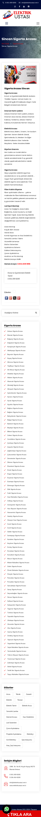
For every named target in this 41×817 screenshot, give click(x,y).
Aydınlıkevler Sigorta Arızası (17, 393)
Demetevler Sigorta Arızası (16, 458)
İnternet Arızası (11, 717)
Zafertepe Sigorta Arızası (16, 663)
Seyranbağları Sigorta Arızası (17, 593)
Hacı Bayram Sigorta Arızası (17, 508)
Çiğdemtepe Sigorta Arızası (16, 451)
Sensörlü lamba (12, 711)
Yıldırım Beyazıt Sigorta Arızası (18, 655)
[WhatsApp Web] (15, 6)
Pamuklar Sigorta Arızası (15, 578)
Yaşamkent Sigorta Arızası (16, 643)
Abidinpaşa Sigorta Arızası (16, 350)
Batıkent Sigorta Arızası (15, 424)
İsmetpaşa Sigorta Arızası (16, 535)
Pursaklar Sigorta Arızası (15, 582)
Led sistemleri (11, 723)
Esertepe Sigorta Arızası (15, 481)
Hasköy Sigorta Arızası (15, 516)
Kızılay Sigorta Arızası (14, 547)
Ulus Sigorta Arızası (14, 628)
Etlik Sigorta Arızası (14, 489)
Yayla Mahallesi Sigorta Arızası (18, 647)
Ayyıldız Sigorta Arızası (15, 404)
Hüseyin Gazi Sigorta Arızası (17, 520)
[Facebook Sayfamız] (19, 6)
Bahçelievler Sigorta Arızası (16, 416)
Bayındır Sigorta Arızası (15, 354)
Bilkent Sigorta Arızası (14, 431)
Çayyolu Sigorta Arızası (15, 447)
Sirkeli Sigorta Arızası (14, 666)
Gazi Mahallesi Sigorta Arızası (17, 497)
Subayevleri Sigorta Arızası (16, 605)
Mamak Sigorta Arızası (15, 335)
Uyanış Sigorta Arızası (15, 632)
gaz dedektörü (28, 717)
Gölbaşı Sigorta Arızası (15, 501)
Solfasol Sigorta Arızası (15, 601)
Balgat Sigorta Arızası (14, 420)
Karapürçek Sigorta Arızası (16, 347)
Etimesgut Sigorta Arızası (16, 485)
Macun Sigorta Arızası (15, 558)
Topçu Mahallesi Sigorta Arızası (18, 674)
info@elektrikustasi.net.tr (30, 3)
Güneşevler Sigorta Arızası (16, 505)
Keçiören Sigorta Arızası (15, 543)
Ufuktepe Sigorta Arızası (15, 620)
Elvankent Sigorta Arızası (16, 466)
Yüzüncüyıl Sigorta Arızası (16, 659)
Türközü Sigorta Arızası (15, 612)
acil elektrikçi (11, 740)
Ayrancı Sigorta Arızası (15, 397)
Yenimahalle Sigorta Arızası (16, 651)
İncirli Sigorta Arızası (14, 528)
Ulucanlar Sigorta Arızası (15, 624)
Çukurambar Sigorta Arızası (16, 454)
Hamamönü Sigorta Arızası (16, 512)
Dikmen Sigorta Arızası (15, 462)
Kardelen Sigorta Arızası (15, 539)
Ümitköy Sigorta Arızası (15, 636)
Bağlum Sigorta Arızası (15, 412)
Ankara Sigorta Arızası (15, 331)
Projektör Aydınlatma (13, 734)
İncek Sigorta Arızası (14, 524)
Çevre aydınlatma (12, 728)
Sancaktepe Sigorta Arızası (16, 586)
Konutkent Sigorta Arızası (16, 555)
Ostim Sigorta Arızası (14, 566)
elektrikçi (30, 734)
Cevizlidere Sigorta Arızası (16, 439)
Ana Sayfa (5, 44)
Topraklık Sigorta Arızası (15, 616)
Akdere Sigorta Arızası (15, 377)
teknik (18, 694)
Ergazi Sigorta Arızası (14, 474)
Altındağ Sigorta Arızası (15, 385)
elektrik (9, 700)
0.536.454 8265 (15, 777)
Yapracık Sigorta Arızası (15, 640)
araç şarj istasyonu (13, 745)
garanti (28, 694)
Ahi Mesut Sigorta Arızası (16, 370)
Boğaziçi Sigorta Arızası (15, 339)
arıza (8, 694)
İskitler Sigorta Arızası (14, 532)
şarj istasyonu (27, 740)
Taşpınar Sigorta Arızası (15, 609)
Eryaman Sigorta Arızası (15, 478)
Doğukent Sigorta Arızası (15, 343)
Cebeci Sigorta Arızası (15, 435)
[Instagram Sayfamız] (28, 6)
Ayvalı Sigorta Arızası (14, 400)
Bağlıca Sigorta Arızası (15, 408)
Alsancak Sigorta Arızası (15, 381)
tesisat (19, 700)
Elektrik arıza (27, 706)
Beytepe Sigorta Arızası (15, 428)
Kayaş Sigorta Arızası (14, 358)
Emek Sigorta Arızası (14, 470)
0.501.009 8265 (10, 3)
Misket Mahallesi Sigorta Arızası (18, 562)
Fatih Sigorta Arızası (14, 493)
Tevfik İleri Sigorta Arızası (16, 670)
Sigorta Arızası (18, 44)
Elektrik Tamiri (11, 706)
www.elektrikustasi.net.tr (18, 785)
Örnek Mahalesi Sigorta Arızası (18, 570)
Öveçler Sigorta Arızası (15, 574)
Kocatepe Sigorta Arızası (15, 551)
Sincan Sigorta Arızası (15, 597)
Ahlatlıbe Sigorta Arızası (15, 374)
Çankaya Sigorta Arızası (15, 443)
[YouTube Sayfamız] (24, 6)
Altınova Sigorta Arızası (15, 362)
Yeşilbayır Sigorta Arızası (15, 366)
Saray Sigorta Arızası (14, 589)
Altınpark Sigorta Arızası (15, 389)
